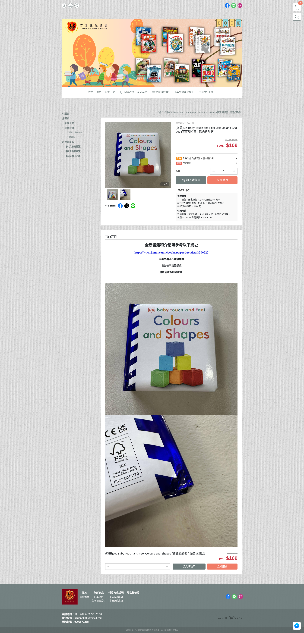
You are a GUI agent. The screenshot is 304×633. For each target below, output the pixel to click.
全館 (179, 158)
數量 (178, 171)
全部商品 (99, 593)
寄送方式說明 (116, 597)
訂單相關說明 (98, 600)
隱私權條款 (133, 593)
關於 (84, 593)
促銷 (179, 163)
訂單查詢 (98, 597)
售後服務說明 (116, 600)
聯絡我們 (84, 597)
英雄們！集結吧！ (74, 133)
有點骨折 (71, 137)
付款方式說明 (116, 593)
